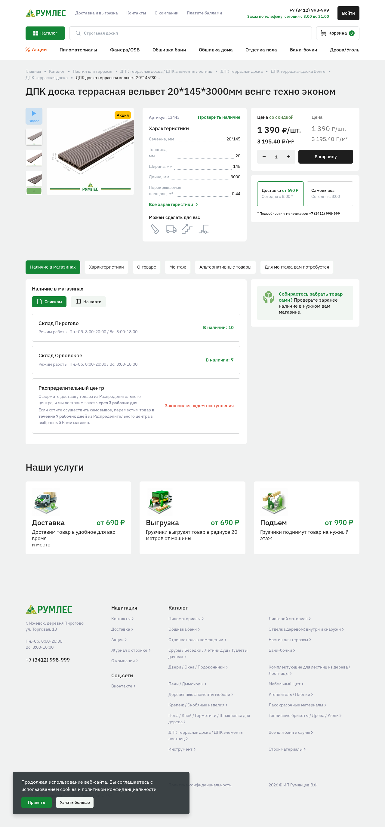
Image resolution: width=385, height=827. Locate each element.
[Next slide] (125, 151)
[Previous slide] (55, 151)
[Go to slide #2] (34, 158)
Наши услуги (55, 467)
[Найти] (75, 33)
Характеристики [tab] (106, 267)
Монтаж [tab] (177, 267)
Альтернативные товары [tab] (225, 267)
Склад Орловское (60, 355)
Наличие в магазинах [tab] (53, 267)
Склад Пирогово (58, 323)
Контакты (121, 618)
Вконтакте (122, 686)
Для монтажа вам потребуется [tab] (297, 267)
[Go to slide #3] (34, 179)
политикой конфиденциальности (119, 789)
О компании (123, 660)
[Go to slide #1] (34, 137)
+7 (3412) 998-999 (324, 213)
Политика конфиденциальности (200, 785)
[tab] (49, 301)
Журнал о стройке (129, 650)
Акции (118, 639)
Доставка (121, 629)
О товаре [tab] (146, 267)
